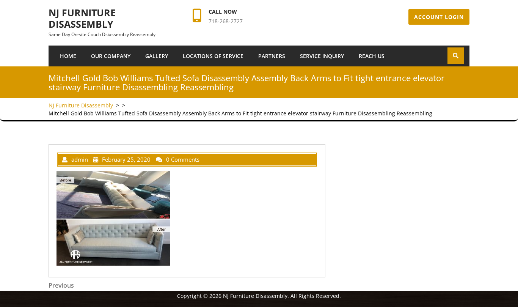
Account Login (439, 16)
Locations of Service (213, 56)
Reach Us (372, 56)
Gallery (156, 56)
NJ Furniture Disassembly (82, 18)
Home (68, 56)
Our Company (110, 56)
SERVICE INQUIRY (322, 56)
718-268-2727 (226, 21)
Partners (271, 56)
